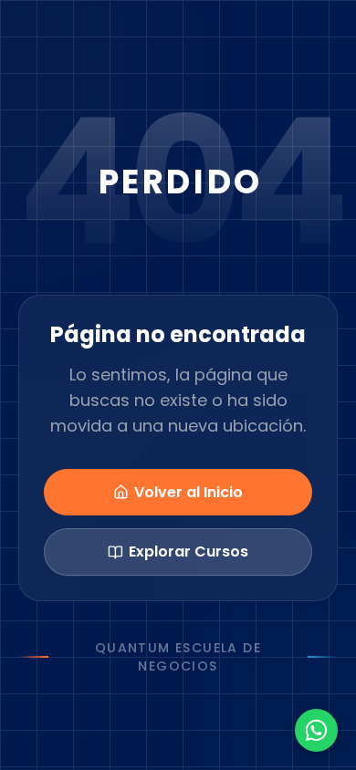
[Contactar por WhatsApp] (316, 730)
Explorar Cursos (188, 551)
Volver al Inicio (188, 492)
